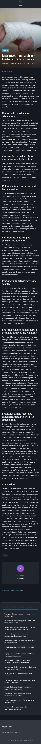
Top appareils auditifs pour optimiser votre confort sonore (19, 615)
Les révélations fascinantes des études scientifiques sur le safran (17, 688)
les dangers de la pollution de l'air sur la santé (18, 675)
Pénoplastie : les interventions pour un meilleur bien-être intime (17, 695)
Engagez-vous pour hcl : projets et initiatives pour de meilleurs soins (19, 655)
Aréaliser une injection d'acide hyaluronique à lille (20, 648)
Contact (17, 732)
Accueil (4, 71)
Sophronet (7, 726)
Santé (5, 50)
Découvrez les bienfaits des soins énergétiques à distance (15, 708)
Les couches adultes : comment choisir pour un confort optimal (19, 641)
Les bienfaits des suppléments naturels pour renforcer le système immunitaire (19, 628)
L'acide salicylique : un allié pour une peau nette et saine (19, 701)
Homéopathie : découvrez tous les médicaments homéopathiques (16, 635)
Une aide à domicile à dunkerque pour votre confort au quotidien (19, 681)
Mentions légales (7, 732)
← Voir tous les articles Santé (12, 590)
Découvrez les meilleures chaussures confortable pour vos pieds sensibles (17, 661)
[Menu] (20, 6)
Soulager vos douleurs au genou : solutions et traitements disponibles (20, 668)
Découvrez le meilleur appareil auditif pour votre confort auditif (19, 622)
